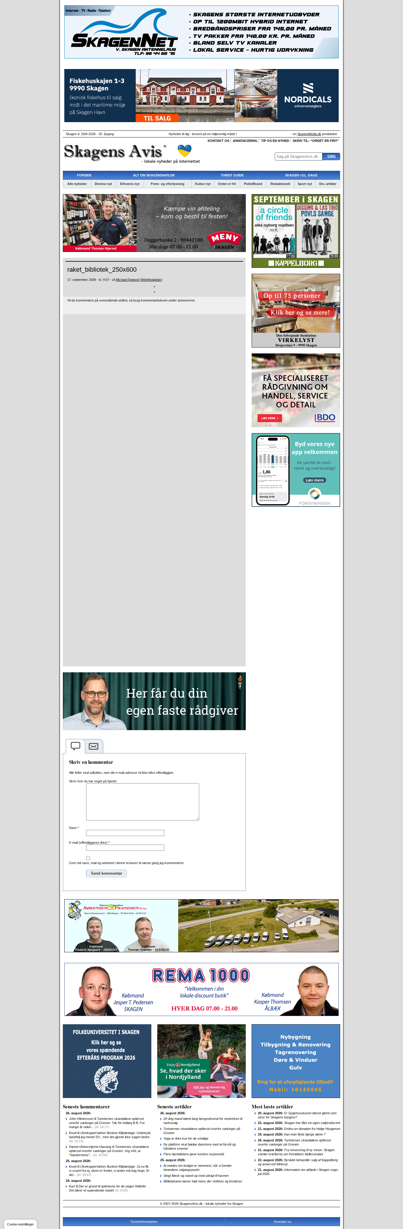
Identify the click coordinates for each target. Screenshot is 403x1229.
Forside (84, 175)
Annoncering (245, 140)
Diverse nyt (103, 184)
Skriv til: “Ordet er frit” (316, 140)
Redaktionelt (280, 184)
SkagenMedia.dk (309, 134)
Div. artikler (327, 184)
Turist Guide (232, 175)
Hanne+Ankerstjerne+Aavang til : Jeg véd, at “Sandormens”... (109, 1151)
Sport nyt (305, 184)
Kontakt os (218, 140)
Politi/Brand (253, 184)
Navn (74, 828)
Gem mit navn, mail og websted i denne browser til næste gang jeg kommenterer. (126, 863)
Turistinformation (144, 1221)
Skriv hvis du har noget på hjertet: (93, 781)
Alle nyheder (77, 184)
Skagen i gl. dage (301, 175)
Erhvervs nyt (130, 184)
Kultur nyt (203, 184)
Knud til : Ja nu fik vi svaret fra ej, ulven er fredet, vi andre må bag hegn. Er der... (109, 1170)
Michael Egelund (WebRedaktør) (139, 279)
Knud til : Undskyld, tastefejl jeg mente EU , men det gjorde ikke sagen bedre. (110, 1137)
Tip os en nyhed (275, 140)
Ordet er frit (227, 184)
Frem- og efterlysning (167, 184)
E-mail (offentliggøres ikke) (89, 842)
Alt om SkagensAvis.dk (154, 175)
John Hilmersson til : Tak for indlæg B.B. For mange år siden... (107, 1123)
